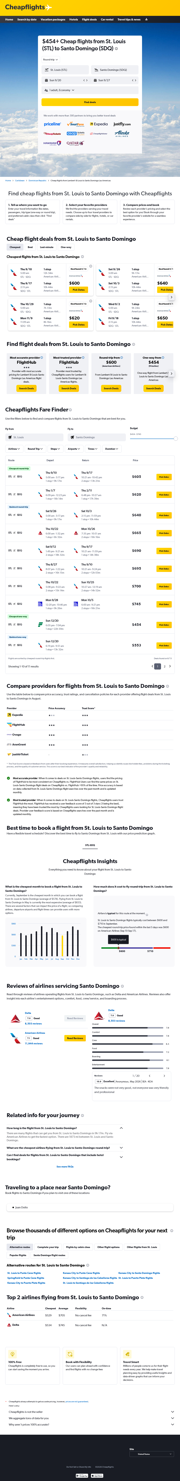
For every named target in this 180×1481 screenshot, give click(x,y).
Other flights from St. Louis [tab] (142, 1247)
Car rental (107, 19)
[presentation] (116, 48)
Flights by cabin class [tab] (78, 1247)
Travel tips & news (129, 19)
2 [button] (164, 666)
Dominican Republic (37, 180)
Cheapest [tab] (15, 247)
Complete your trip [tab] (48, 1247)
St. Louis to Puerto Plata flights (135, 1277)
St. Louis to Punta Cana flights (24, 1273)
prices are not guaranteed (77, 1401)
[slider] (176, 438)
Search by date (27, 19)
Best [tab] (30, 247)
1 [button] (157, 666)
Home (9, 19)
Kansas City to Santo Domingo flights (139, 1273)
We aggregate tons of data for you (29, 1418)
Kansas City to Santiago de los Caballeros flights (90, 1277)
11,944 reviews (34, 1043)
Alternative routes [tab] (20, 1247)
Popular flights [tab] (18, 1255)
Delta (28, 1013)
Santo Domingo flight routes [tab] (49, 1255)
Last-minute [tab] (46, 247)
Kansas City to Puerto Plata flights (26, 1282)
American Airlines (35, 1032)
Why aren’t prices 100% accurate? (29, 1424)
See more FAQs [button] (65, 1166)
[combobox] (50, 59)
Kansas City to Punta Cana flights (81, 1273)
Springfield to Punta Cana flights (25, 1277)
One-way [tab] (66, 247)
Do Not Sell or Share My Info (78, 1467)
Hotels (73, 19)
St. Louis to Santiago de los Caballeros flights (88, 1282)
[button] (64, 80)
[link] (26, 388)
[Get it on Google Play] (82, 1476)
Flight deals (89, 19)
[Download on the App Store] (97, 1476)
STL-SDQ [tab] (90, 845)
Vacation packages (53, 19)
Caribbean (19, 180)
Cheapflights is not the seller (26, 1412)
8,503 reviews (33, 1023)
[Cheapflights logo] (25, 7)
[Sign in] (146, 19)
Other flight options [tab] (108, 1247)
